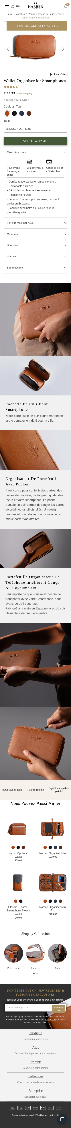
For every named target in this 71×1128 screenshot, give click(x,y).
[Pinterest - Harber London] (39, 1122)
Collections (35, 1076)
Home (10, 14)
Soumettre (58, 1008)
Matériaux (12, 233)
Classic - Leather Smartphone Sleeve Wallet (18, 910)
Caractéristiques (16, 152)
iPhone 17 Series (46, 14)
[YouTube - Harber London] (51, 1122)
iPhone (31, 14)
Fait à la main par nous (20, 222)
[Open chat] (62, 1119)
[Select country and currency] (12, 6)
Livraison (12, 256)
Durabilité (12, 245)
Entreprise (36, 1091)
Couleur (12, 106)
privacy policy (51, 1019)
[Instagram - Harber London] (32, 1122)
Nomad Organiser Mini (52, 853)
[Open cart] (65, 6)
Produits (35, 1062)
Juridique (35, 1033)
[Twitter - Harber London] (20, 1122)
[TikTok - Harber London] (45, 1122)
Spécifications (15, 267)
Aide (35, 1047)
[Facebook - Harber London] (26, 1122)
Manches (20, 14)
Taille (7, 120)
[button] (11, 86)
